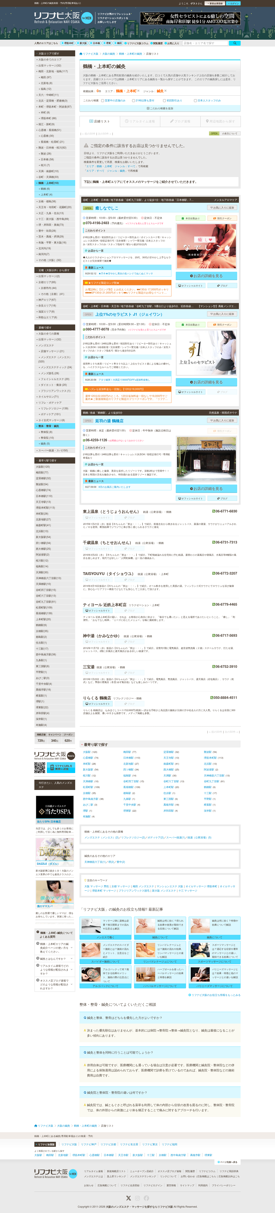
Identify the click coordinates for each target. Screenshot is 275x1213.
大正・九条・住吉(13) (51, 213)
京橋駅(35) (42, 631)
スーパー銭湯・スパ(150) (53, 450)
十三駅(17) (42, 648)
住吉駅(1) (41, 642)
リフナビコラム (207, 1171)
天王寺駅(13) (43, 501)
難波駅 (208, 752)
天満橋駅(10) (43, 583)
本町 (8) (45, 112)
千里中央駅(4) (44, 683)
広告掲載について (107, 1185)
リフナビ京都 (108, 1144)
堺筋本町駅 (210, 757)
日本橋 (96, 43)
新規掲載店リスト (116, 1171)
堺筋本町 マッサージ (104, 890)
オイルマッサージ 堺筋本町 (201, 886)
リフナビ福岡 (169, 1144)
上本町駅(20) (43, 619)
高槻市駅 (168, 804)
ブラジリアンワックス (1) (55, 390)
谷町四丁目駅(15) (46, 589)
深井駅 (208, 810)
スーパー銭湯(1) (175, 837)
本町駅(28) (42, 513)
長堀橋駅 (128, 787)
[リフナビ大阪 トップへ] (63, 18)
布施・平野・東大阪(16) (52, 242)
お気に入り (173, 43)
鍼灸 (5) (45, 443)
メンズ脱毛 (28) (50, 373)
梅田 (119, 43)
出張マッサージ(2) (49, 276)
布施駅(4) (41, 725)
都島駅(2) (41, 636)
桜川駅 (87, 775)
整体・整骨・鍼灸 (48, 426)
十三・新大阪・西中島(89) (53, 219)
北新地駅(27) (43, 519)
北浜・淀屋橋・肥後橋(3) (52, 100)
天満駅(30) (42, 572)
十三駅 (208, 793)
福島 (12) (46, 88)
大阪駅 (87, 752)
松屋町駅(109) (44, 607)
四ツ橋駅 (128, 769)
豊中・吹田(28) (47, 230)
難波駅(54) (42, 484)
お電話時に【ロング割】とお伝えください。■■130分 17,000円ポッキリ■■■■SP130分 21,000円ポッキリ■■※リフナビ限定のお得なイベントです (127, 291)
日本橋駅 (128, 757)
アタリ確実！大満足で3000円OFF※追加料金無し (124, 379)
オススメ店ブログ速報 (169, 1171)
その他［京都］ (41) (52, 294)
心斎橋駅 (88, 757)
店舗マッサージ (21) (52, 351)
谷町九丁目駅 (211, 781)
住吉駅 (167, 793)
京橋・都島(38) (47, 201)
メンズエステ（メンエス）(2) (101, 837)
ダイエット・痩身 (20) (54, 384)
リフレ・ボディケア (50, 402)
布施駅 (87, 816)
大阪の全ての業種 (48, 333)
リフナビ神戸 (88, 1144)
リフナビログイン (153, 1185)
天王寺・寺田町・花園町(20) (55, 207)
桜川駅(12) (42, 560)
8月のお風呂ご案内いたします (115, 486)
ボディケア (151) (51, 414)
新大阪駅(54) (43, 537)
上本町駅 (168, 787)
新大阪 (83, 43)
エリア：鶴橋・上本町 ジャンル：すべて (110, 166)
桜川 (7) (45, 165)
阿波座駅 (209, 769)
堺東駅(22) (42, 707)
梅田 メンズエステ (143, 886)
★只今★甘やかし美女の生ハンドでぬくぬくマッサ (126, 273)
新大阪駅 (88, 769)
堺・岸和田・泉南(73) (51, 224)
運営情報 (171, 1185)
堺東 (108, 43)
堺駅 (85, 810)
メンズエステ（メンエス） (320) (55, 359)
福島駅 (127, 775)
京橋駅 (87, 793)
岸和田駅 (168, 810)
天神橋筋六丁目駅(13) (48, 578)
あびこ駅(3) (42, 678)
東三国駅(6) (42, 666)
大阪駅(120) (43, 466)
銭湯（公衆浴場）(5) (199, 837)
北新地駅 (128, 763)
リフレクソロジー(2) (133, 837)
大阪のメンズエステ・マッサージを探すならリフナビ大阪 (139, 1206)
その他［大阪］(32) (49, 260)
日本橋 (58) (47, 159)
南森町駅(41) (43, 525)
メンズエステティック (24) (56, 367)
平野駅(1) (41, 672)
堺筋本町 (69, 43)
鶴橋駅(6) (41, 625)
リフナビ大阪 (69, 1144)
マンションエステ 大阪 (170, 886)
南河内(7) (43, 254)
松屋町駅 (88, 787)
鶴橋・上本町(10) (48, 183)
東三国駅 (168, 798)
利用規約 (203, 1185)
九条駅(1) (41, 660)
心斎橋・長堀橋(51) (49, 130)
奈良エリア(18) (47, 305)
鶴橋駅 (208, 787)
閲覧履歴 (158, 43)
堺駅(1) (40, 701)
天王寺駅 (168, 757)
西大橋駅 (168, 769)
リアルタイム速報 (93, 1171)
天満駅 (167, 775)
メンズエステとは (93, 1176)
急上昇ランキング (116, 1176)
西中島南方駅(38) (46, 654)
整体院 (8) (46, 432)
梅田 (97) (46, 77)
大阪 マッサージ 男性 (96, 886)
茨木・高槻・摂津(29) (51, 236)
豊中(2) (121, 861)
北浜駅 (208, 763)
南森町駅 (168, 763)
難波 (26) (46, 153)
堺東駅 (127, 810)
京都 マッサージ (121, 886)
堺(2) (111, 861)
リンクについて (168, 1176)
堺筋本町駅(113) (45, 507)
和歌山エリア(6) (47, 317)
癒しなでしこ (102, 208)
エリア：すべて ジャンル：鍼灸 (105, 170)
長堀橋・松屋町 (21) (52, 141)
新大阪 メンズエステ (164, 890)
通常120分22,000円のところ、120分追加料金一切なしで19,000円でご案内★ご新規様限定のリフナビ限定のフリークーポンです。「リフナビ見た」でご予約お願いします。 (126, 397)
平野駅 (208, 798)
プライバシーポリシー (223, 1185)
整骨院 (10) (47, 437)
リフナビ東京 (150, 1144)
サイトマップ (187, 1185)
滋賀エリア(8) (46, 311)
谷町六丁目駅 (171, 781)
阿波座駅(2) (42, 554)
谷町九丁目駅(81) (46, 601)
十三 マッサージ (188, 890)
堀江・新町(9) (46, 124)
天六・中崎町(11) (48, 94)
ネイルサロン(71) (48, 396)
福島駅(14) (42, 566)
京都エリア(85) (47, 282)
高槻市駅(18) (43, 689)
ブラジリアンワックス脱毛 (134, 890)
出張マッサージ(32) (49, 65)
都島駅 (127, 793)
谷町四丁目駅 (131, 781)
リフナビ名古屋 (129, 1144)
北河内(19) (44, 248)
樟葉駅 (208, 804)
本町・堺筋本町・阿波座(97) (55, 106)
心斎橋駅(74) (43, 490)
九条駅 (127, 798)
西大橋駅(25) (43, 548)
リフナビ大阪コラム (137, 43)
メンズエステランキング (143, 1176)
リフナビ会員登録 (130, 1185)
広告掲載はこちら (206, 1176)
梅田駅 (127, 752)
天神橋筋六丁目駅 (214, 775)
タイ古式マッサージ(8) (51, 420)
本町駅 (87, 763)
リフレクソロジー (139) (54, 408)
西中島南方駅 (90, 798)
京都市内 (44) (49, 288)
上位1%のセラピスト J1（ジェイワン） (124, 314)
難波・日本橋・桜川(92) (52, 147)
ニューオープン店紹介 (142, 1171)
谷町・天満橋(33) (48, 177)
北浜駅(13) (42, 531)
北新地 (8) (46, 83)
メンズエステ (46, 345)
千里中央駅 (129, 804)
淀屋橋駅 (168, 752)
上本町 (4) (46, 194)
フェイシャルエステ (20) (55, 379)
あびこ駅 (88, 804)
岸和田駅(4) (42, 713)
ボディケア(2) (156, 837)
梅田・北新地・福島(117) (53, 71)
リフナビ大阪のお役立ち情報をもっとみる (216, 995)
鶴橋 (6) (45, 188)
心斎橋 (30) (47, 135)
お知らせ (88, 1185)
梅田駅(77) (42, 472)
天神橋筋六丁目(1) (95, 861)
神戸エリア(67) (47, 299)
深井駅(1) (41, 719)
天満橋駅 (88, 781)
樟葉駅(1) (41, 695)
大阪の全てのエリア (50, 59)
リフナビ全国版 (46, 1144)
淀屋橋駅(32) (43, 478)
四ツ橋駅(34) (43, 543)
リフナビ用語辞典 (229, 1171)
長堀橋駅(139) (44, 613)
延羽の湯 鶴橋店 (104, 420)
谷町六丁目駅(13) (46, 595)
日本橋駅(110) (44, 496)
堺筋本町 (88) (49, 118)
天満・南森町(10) (48, 171)
